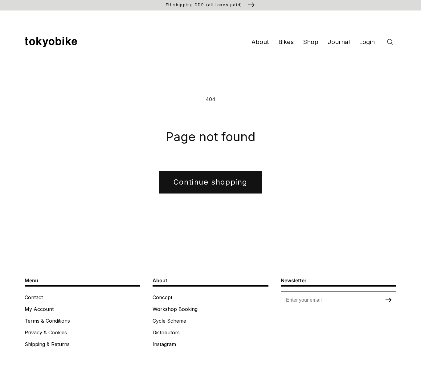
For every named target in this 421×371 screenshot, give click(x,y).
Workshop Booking (175, 309)
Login (367, 42)
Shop (310, 42)
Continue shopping (210, 181)
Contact (34, 297)
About (260, 42)
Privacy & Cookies (46, 332)
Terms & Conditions (47, 321)
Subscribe (388, 300)
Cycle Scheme (169, 321)
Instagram (164, 344)
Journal (339, 42)
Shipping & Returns (47, 344)
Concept (162, 297)
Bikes (286, 42)
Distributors (166, 332)
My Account (39, 309)
